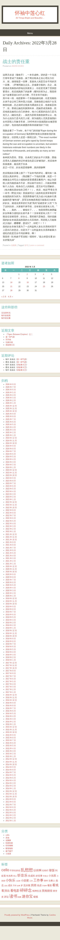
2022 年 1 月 (11, 531)
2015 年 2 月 (11, 754)
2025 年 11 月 (11, 408)
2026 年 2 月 (11, 400)
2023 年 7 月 (11, 483)
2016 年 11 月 (11, 697)
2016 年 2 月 (11, 722)
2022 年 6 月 (11, 518)
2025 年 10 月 (11, 411)
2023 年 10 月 (11, 475)
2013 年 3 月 (11, 815)
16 (28, 282)
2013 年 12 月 (11, 791)
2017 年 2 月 (11, 689)
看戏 (55, 885)
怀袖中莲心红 (30, 13)
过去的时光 (5, 313)
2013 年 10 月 (11, 796)
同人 (15, 876)
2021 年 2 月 (11, 561)
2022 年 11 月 (11, 505)
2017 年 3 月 (11, 687)
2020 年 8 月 (11, 577)
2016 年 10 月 (11, 700)
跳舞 (19, 897)
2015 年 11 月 (11, 730)
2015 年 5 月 (11, 746)
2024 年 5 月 (11, 457)
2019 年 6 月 (11, 614)
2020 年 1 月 (11, 596)
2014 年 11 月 (11, 762)
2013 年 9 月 (11, 799)
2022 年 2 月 (11, 529)
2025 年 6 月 (11, 422)
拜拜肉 (8, 340)
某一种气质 (10, 337)
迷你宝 (27, 896)
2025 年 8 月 (11, 416)
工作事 (38, 880)
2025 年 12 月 (11, 406)
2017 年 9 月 (11, 671)
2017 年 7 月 (11, 676)
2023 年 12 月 (11, 470)
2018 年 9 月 (11, 639)
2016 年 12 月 (11, 695)
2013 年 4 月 (11, 813)
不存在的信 (15, 870)
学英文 (45, 876)
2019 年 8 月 (11, 609)
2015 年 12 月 (11, 727)
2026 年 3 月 (11, 398)
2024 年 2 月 (11, 465)
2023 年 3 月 (11, 494)
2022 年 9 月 (11, 510)
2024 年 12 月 (11, 438)
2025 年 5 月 (11, 424)
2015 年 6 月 (11, 743)
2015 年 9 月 (11, 735)
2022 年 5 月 (11, 521)
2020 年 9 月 (11, 574)
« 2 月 (3, 297)
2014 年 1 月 (11, 788)
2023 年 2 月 (11, 497)
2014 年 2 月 (11, 786)
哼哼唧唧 (9, 846)
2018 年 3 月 (11, 655)
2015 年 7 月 (11, 740)
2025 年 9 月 (11, 414)
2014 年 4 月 (11, 780)
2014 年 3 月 (11, 783)
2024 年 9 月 (11, 446)
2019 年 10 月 (11, 604)
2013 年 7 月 (11, 805)
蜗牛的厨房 (5, 315)
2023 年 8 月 (11, 481)
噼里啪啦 (9, 848)
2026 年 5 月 (11, 392)
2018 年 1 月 (11, 660)
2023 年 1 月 (11, 499)
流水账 (26, 885)
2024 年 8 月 (11, 449)
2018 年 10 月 (11, 636)
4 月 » (10, 297)
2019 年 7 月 (11, 612)
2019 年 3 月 (11, 623)
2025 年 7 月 (11, 419)
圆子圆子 (9, 851)
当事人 (51, 880)
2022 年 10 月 (11, 507)
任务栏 (45, 870)
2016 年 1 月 (11, 724)
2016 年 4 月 (11, 716)
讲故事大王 (10, 345)
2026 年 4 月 (11, 395)
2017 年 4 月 (11, 684)
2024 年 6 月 (11, 454)
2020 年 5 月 (11, 585)
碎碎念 (26, 890)
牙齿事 (44, 885)
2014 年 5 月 (11, 778)
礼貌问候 (9, 342)
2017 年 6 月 (11, 679)
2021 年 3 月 (11, 558)
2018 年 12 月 (11, 631)
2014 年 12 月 (11, 759)
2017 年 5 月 (11, 681)
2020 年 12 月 (11, 566)
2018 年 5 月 (11, 649)
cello (7, 835)
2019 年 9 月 (11, 607)
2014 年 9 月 (11, 767)
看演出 (5, 890)
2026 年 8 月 (11, 384)
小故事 (18, 881)
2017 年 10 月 (11, 668)
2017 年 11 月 (11, 665)
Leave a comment (37, 245)
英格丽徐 (47, 890)
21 (11, 286)
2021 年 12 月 (11, 534)
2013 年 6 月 (11, 807)
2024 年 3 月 (11, 462)
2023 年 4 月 (11, 491)
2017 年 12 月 (11, 663)
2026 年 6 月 (11, 390)
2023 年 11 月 (11, 473)
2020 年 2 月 (11, 593)
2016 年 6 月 (11, 711)
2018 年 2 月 (11, 657)
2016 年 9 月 (11, 703)
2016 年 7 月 (11, 708)
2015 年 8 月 (11, 738)
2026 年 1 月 (11, 403)
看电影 (15, 890)
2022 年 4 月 (11, 524)
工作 (31, 881)
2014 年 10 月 (11, 764)
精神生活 (36, 891)
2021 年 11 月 (11, 537)
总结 (5, 885)
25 (44, 286)
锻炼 (35, 896)
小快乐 (10, 880)
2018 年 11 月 (11, 633)
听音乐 (22, 875)
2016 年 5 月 (11, 713)
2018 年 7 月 (11, 644)
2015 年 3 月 (11, 751)
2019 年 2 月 (11, 625)
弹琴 (46, 881)
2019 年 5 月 (11, 617)
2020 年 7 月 (11, 580)
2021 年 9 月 (11, 542)
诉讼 (6, 897)
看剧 (49, 885)
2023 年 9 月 (11, 478)
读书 (26, 245)
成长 (10, 885)
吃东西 (9, 876)
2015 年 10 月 (11, 732)
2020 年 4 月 (11, 588)
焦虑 (39, 885)
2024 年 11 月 (11, 441)
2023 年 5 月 (11, 489)
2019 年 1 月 (11, 628)
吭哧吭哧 (9, 843)
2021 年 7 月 (11, 548)
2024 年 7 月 (11, 451)
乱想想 (27, 869)
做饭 (52, 870)
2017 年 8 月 (11, 673)
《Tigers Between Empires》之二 (19, 334)
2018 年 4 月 (11, 652)
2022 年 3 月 (11, 526)
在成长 (31, 875)
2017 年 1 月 (11, 692)
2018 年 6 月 (11, 647)
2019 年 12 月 (11, 598)
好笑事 (39, 876)
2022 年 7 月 (11, 515)
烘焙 (34, 885)
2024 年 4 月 (11, 459)
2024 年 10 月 (11, 443)
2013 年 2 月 (11, 818)
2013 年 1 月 (11, 821)
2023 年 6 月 (11, 486)
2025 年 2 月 (11, 432)
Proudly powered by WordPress (17, 915)
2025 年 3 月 (11, 430)
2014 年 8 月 (11, 770)
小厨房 (8, 854)
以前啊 (37, 870)
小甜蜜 (25, 880)
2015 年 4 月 (11, 748)
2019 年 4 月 (11, 620)
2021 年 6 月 (11, 550)
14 (11, 282)
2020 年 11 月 (11, 569)
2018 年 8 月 (11, 641)
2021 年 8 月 (11, 545)
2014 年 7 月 (11, 772)
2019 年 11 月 (11, 601)
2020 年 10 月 (11, 572)
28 (11, 290)
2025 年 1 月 (11, 435)
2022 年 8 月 (11, 513)
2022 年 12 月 (11, 502)
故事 (18, 885)
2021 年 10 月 (11, 540)
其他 (7, 838)
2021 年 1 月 (11, 564)
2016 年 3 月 (11, 719)
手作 (15, 885)
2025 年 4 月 (11, 427)
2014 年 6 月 (11, 775)
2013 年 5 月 (11, 810)
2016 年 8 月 (11, 706)
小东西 (52, 875)
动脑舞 (13, 245)
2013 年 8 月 (11, 802)
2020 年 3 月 (11, 590)
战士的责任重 (16, 61)
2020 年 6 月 (11, 582)
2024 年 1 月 (11, 467)
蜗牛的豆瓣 (5, 318)
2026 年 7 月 (11, 387)
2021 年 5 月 (11, 553)
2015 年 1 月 (11, 756)
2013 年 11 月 (11, 794)
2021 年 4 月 (11, 556)
